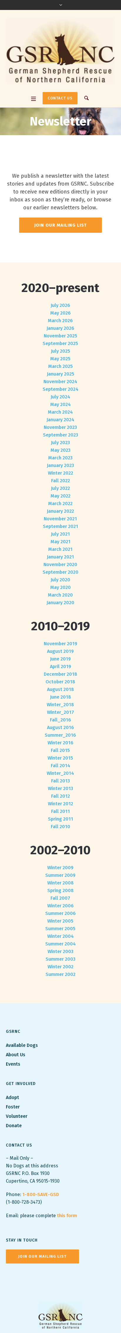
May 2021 (60, 541)
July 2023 (60, 442)
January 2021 (60, 557)
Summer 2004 (60, 944)
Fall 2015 (60, 750)
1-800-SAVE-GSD (40, 1194)
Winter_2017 (60, 712)
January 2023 (60, 465)
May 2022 (60, 496)
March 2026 (60, 320)
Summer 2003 (60, 959)
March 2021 (60, 549)
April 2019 (60, 666)
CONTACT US (60, 98)
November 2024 (60, 381)
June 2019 (60, 659)
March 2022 (60, 503)
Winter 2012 (60, 803)
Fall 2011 (60, 811)
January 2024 (60, 419)
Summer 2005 (60, 928)
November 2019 (60, 643)
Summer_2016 (60, 735)
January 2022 (60, 511)
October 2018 (60, 682)
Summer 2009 (60, 875)
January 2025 (60, 374)
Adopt (13, 1097)
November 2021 (60, 519)
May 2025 (60, 358)
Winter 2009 (60, 867)
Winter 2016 (60, 743)
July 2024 (60, 397)
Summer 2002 (60, 974)
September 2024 (60, 389)
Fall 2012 (60, 796)
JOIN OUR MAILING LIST (42, 1256)
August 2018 (60, 689)
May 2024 (60, 404)
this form (67, 1215)
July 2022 (60, 488)
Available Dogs (22, 1045)
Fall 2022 (60, 480)
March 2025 (60, 366)
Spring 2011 (60, 819)
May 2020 (60, 587)
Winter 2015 (60, 758)
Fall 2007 (60, 898)
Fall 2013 (60, 781)
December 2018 (60, 674)
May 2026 (60, 313)
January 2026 (60, 328)
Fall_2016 (60, 720)
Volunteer (16, 1116)
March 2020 (60, 595)
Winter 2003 (60, 951)
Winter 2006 (60, 906)
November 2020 (60, 564)
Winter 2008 (60, 883)
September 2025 (60, 343)
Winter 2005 (60, 921)
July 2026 (60, 305)
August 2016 (60, 727)
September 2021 (60, 526)
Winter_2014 (60, 773)
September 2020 (60, 572)
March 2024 (60, 412)
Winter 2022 (60, 473)
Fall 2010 (60, 826)
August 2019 (60, 651)
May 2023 (60, 450)
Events (13, 1064)
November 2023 (60, 427)
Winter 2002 (60, 966)
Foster (13, 1107)
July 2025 (60, 351)
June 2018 (60, 697)
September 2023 (60, 435)
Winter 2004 (60, 936)
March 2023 (60, 458)
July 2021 (60, 534)
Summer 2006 (60, 913)
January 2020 (60, 602)
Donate (14, 1125)
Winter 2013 (60, 788)
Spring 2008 (60, 890)
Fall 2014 (60, 765)
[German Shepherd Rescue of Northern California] (60, 51)
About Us (15, 1054)
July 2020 (60, 580)
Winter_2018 (60, 704)
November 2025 (60, 336)
